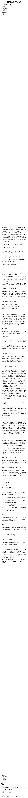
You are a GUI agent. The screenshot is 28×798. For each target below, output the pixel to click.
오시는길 (3, 9)
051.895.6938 (8, 792)
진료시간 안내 (4, 779)
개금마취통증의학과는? (6, 4)
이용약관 (3, 778)
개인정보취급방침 (5, 776)
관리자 (2, 781)
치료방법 (3, 6)
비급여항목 (3, 775)
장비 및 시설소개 (4, 8)
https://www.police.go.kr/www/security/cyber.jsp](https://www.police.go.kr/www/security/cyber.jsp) (14, 509)
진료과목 (3, 5)
